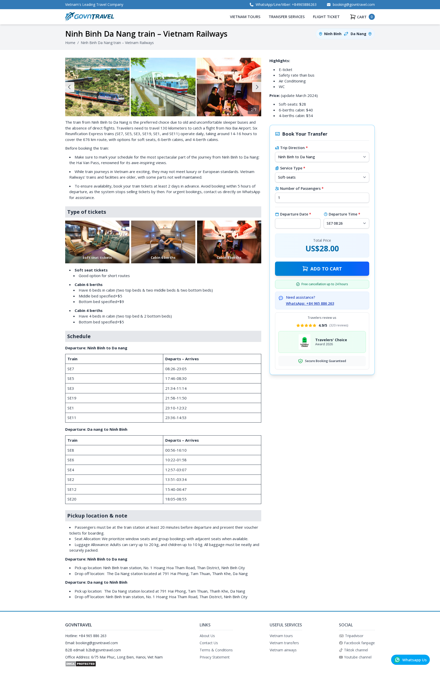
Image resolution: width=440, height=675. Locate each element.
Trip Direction (294, 147)
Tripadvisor (354, 635)
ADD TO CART (326, 269)
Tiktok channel (356, 650)
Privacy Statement (215, 657)
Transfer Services (287, 16)
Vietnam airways (283, 650)
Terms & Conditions (216, 650)
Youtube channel (358, 657)
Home (70, 42)
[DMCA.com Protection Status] (114, 664)
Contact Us (209, 642)
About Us (207, 635)
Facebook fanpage (359, 642)
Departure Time (344, 214)
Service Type (292, 168)
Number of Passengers (302, 188)
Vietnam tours (281, 635)
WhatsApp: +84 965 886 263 (310, 303)
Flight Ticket (326, 16)
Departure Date (295, 214)
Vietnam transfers (284, 642)
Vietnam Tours (245, 16)
